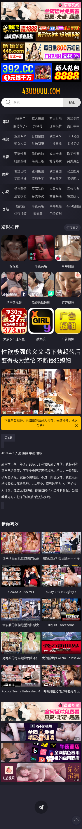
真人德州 (38, 118)
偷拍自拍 (38, 153)
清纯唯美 (38, 178)
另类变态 (73, 161)
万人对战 (55, 118)
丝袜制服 (38, 143)
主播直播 (55, 143)
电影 (5, 156)
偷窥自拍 (20, 171)
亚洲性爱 (20, 153)
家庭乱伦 (38, 189)
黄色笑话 (55, 196)
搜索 (72, 102)
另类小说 (38, 196)
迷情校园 (20, 196)
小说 (5, 191)
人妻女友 (55, 189)
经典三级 (38, 161)
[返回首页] (76, 820)
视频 (5, 139)
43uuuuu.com (41, 91)
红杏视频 (20, 213)
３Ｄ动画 (73, 136)
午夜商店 (38, 206)
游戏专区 (73, 118)
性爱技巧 (73, 196)
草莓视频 (55, 206)
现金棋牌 (55, 126)
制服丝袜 (20, 161)
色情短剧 (55, 213)
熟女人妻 (20, 143)
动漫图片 (73, 171)
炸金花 (37, 126)
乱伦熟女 (55, 161)
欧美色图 (55, 171)
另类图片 (73, 178)
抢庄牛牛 (73, 126)
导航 (5, 209)
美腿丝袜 (20, 178)
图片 (5, 174)
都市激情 (20, 189)
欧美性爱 (73, 153)
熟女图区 (55, 178)
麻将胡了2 (20, 126)
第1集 (8, 438)
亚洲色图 (38, 171)
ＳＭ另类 (73, 143)
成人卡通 (55, 153)
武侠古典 (73, 189)
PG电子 (20, 118)
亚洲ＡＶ (20, 136)
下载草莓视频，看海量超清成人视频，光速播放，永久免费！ (41, 423)
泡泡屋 (37, 213)
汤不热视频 (73, 206)
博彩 (5, 121)
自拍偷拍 (38, 136)
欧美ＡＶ (55, 136)
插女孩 (20, 206)
